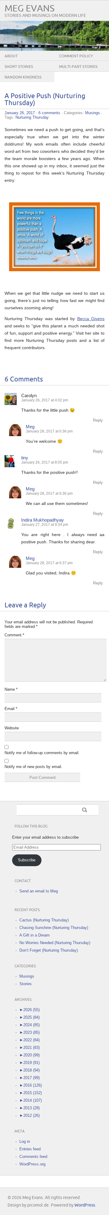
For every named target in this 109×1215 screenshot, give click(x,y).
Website (12, 728)
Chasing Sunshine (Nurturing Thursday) (53, 927)
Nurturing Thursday (32, 117)
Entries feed (30, 1149)
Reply (98, 420)
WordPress (84, 1205)
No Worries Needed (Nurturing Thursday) (54, 942)
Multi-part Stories (78, 67)
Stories (25, 984)
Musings (92, 113)
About (11, 56)
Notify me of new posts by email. (33, 766)
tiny (24, 457)
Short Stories (19, 67)
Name (11, 689)
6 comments (49, 113)
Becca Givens (90, 318)
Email (11, 708)
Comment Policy (76, 56)
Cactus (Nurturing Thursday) (44, 920)
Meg (30, 426)
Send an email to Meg (38, 891)
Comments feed (33, 1156)
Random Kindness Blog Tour (23, 81)
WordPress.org (32, 1164)
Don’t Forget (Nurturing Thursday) (48, 950)
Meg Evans (29, 8)
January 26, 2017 (20, 113)
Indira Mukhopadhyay (42, 519)
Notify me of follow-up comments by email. (42, 753)
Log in (24, 1141)
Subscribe (26, 860)
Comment (14, 635)
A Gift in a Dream (34, 935)
